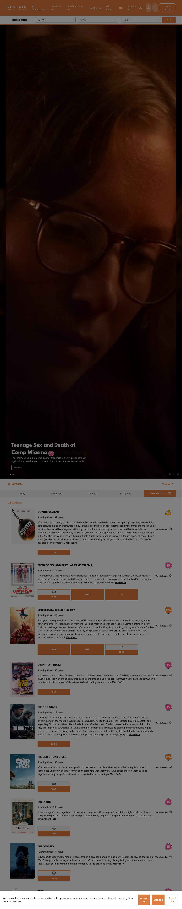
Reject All (172, 900)
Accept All (144, 900)
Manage (158, 899)
